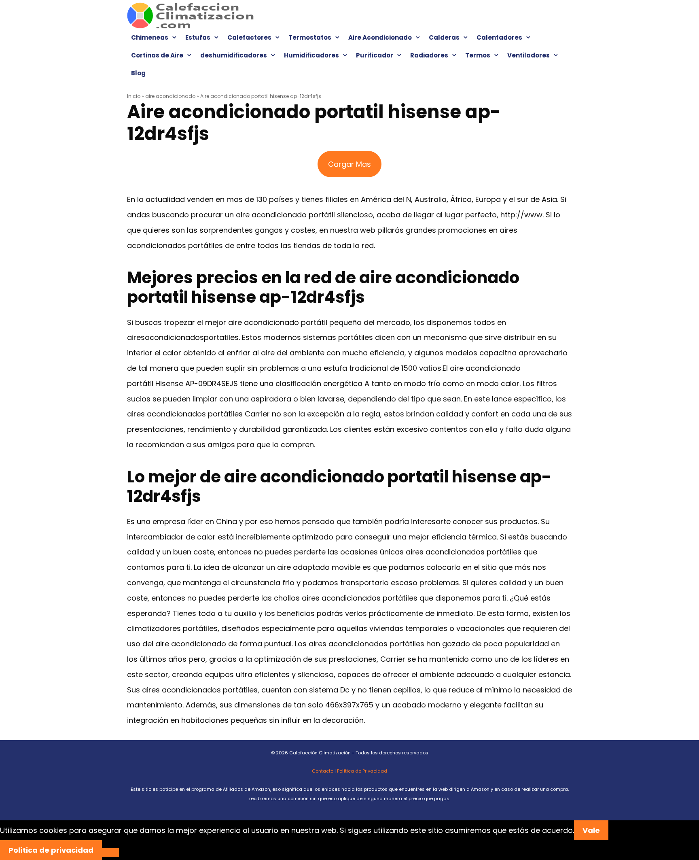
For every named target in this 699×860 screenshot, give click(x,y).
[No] (110, 852)
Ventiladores (528, 55)
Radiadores (429, 55)
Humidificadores (311, 55)
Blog (138, 73)
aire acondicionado (170, 96)
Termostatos (309, 37)
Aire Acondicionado (380, 37)
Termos (477, 55)
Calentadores (499, 37)
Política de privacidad (50, 850)
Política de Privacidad (362, 771)
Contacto (322, 771)
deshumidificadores (233, 55)
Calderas (444, 37)
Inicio (133, 96)
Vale (591, 830)
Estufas (197, 37)
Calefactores (249, 37)
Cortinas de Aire (157, 55)
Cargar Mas (349, 164)
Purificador (374, 55)
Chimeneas (149, 37)
